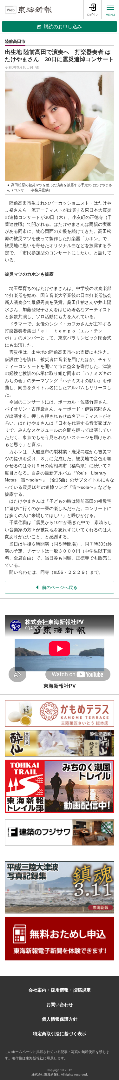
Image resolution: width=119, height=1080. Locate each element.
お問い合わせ (59, 1004)
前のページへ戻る (59, 587)
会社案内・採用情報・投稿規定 (60, 989)
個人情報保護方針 (59, 1019)
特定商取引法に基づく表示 (59, 1033)
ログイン (92, 14)
